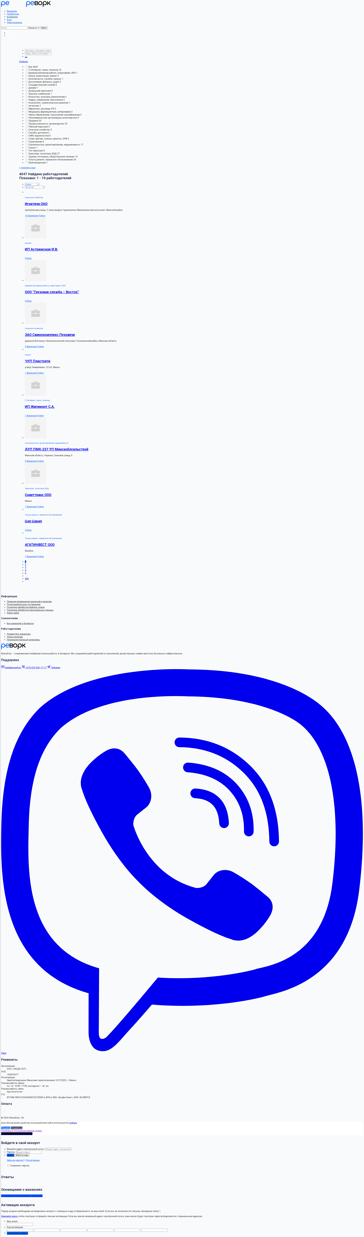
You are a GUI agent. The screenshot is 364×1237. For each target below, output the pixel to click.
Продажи (33, 120)
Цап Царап (33, 521)
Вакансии (12, 11)
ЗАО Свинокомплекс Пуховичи (50, 335)
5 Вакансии (31, 346)
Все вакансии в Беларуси (20, 623)
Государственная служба (42, 84)
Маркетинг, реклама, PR (41, 108)
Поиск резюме (15, 637)
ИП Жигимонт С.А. (40, 407)
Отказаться (16, 1128)
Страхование (35, 141)
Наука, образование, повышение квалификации (54, 114)
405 (27, 578)
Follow (42, 215)
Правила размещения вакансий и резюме (29, 601)
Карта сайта (13, 613)
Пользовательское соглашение (24, 604)
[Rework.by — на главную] (13, 648)
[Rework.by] (26, 6)
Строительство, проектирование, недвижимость (54, 144)
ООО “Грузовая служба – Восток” (52, 292)
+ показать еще (27, 167)
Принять (5, 1128)
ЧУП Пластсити (37, 361)
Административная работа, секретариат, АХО (52, 72)
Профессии (13, 14)
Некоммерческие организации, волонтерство (53, 117)
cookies (73, 1122)
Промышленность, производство (46, 123)
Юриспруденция (37, 162)
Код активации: (15, 1227)
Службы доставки (38, 132)
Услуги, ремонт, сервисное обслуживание (51, 159)
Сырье (32, 147)
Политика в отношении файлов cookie (21, 1130)
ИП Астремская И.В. (41, 249)
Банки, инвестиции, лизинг (42, 75)
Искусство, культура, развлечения (46, 96)
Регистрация (33, 1160)
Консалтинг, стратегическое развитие (48, 102)
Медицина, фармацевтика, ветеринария (49, 111)
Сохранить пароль (19, 1165)
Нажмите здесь (9, 1216)
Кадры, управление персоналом (45, 99)
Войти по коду (22, 1155)
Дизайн (32, 87)
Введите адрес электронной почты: (26, 1149)
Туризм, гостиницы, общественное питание (51, 156)
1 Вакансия (31, 373)
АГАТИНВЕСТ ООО (40, 545)
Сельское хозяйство (39, 129)
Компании (12, 17)
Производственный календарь (23, 639)
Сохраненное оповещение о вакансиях (22, 1195)
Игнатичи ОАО (36, 204)
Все (30, 67)
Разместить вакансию (19, 634)
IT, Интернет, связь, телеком (43, 70)
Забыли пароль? (15, 1160)
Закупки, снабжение (39, 93)
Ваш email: (12, 1221)
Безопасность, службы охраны (45, 78)
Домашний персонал (39, 90)
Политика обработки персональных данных (30, 610)
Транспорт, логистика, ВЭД (42, 153)
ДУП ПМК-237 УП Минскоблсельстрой (56, 449)
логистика (34, 105)
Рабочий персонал (38, 126)
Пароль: (11, 1152)
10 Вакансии (32, 215)
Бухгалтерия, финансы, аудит (44, 81)
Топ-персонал (36, 150)
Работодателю (14, 22)
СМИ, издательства (38, 135)
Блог (9, 19)
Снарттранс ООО (38, 495)
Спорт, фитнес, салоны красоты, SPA (48, 138)
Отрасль (23, 61)
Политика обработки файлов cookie (26, 607)
